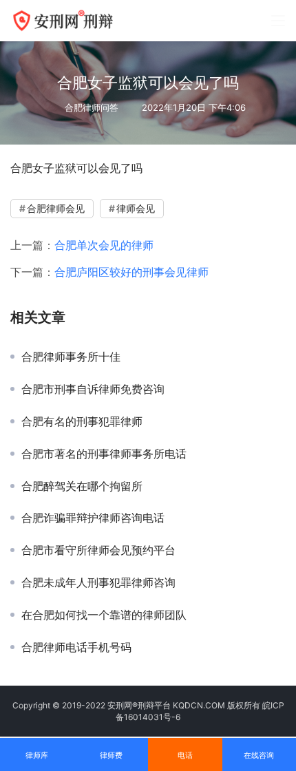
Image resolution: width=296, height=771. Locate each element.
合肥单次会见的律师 (104, 245)
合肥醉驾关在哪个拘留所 (81, 486)
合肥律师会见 (56, 208)
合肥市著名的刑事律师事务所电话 (104, 453)
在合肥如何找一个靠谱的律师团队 (104, 615)
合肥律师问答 (91, 107)
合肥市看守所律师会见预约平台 (98, 550)
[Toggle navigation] (278, 20)
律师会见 (135, 208)
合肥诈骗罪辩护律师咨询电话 (93, 517)
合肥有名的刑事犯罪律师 (81, 421)
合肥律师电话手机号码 (76, 647)
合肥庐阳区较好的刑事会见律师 (131, 272)
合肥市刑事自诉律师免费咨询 (93, 389)
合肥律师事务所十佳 (70, 356)
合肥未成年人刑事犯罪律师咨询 (98, 582)
